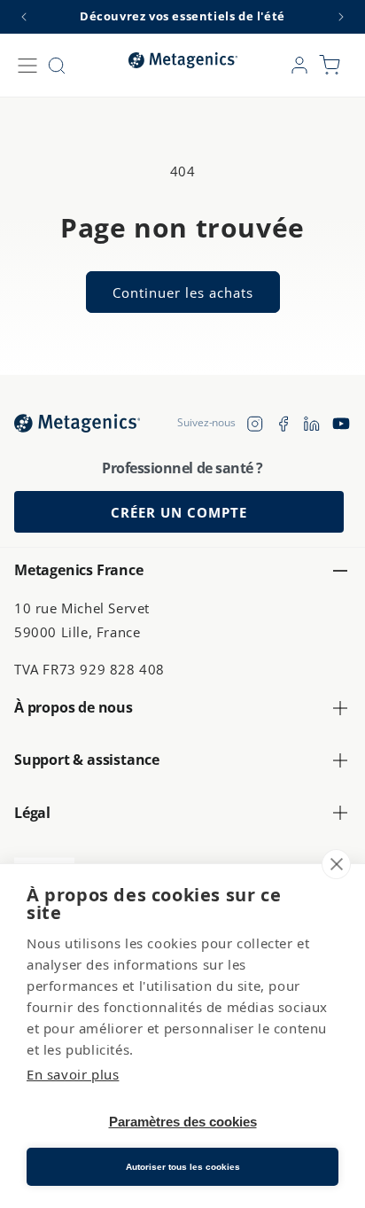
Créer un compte (179, 512)
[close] (336, 864)
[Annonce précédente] (23, 17)
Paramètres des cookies (183, 1121)
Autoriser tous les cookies (183, 1167)
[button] (27, 65)
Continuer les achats (183, 292)
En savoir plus (73, 1074)
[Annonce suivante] (341, 17)
